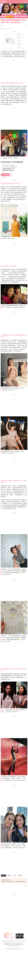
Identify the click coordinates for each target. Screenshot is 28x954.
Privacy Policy (16, 945)
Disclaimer (11, 945)
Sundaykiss (3, 28)
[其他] (26, 25)
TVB (15, 875)
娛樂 (2, 25)
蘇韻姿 (9, 875)
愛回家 (20, 875)
